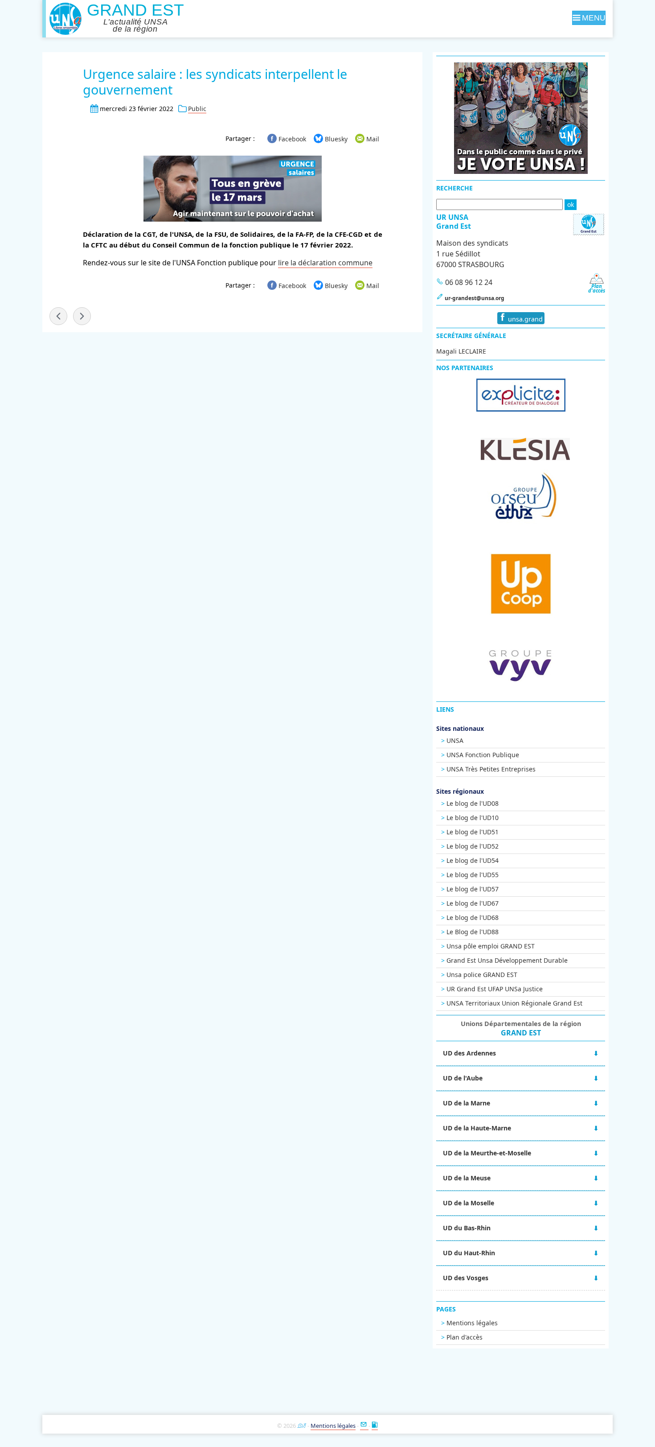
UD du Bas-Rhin (467, 1228)
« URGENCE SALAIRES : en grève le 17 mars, (58, 316)
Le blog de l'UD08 (472, 803)
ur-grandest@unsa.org (474, 298)
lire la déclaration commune (325, 263)
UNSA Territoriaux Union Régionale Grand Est (514, 1003)
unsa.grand (524, 319)
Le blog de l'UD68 (472, 917)
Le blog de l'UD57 (472, 889)
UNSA (454, 740)
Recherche (454, 188)
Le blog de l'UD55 (472, 874)
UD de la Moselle (468, 1203)
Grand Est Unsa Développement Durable (507, 960)
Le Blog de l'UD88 (472, 932)
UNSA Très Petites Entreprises (491, 769)
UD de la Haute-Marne (477, 1128)
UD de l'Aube (463, 1078)
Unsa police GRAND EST (481, 974)
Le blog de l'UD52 (472, 846)
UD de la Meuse (467, 1178)
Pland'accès (596, 288)
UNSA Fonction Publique (482, 754)
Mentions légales (472, 1323)
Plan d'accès (464, 1337)
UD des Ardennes (469, 1053)
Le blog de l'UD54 (472, 860)
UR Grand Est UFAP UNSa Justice (494, 989)
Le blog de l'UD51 (472, 832)
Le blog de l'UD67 (472, 903)
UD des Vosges (465, 1278)
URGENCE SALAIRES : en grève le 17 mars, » (82, 316)
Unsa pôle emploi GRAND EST (490, 946)
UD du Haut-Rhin (469, 1253)
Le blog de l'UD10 (472, 817)
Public (197, 108)
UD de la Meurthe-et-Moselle (487, 1153)
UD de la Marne (466, 1103)
